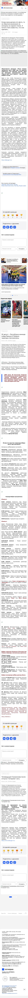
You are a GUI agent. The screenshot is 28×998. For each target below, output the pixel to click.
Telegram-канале (15, 167)
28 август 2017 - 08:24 (5, 341)
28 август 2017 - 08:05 (5, 782)
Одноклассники (9, 185)
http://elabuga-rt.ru (6, 160)
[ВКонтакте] (4, 227)
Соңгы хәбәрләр (12, 914)
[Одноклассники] (7, 227)
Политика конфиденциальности (9, 994)
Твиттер (16, 185)
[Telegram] (11, 227)
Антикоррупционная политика (9, 986)
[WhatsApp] (14, 227)
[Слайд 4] (15, 296)
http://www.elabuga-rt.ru (8, 841)
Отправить (21, 248)
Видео (20, 914)
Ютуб (2, 185)
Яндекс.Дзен (22, 185)
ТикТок (15, 184)
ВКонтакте (10, 184)
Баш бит (3, 914)
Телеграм (4, 184)
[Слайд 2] (12, 296)
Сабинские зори (5, 18)
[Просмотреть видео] (6, 310)
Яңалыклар (4, 332)
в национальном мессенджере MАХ (12, 174)
